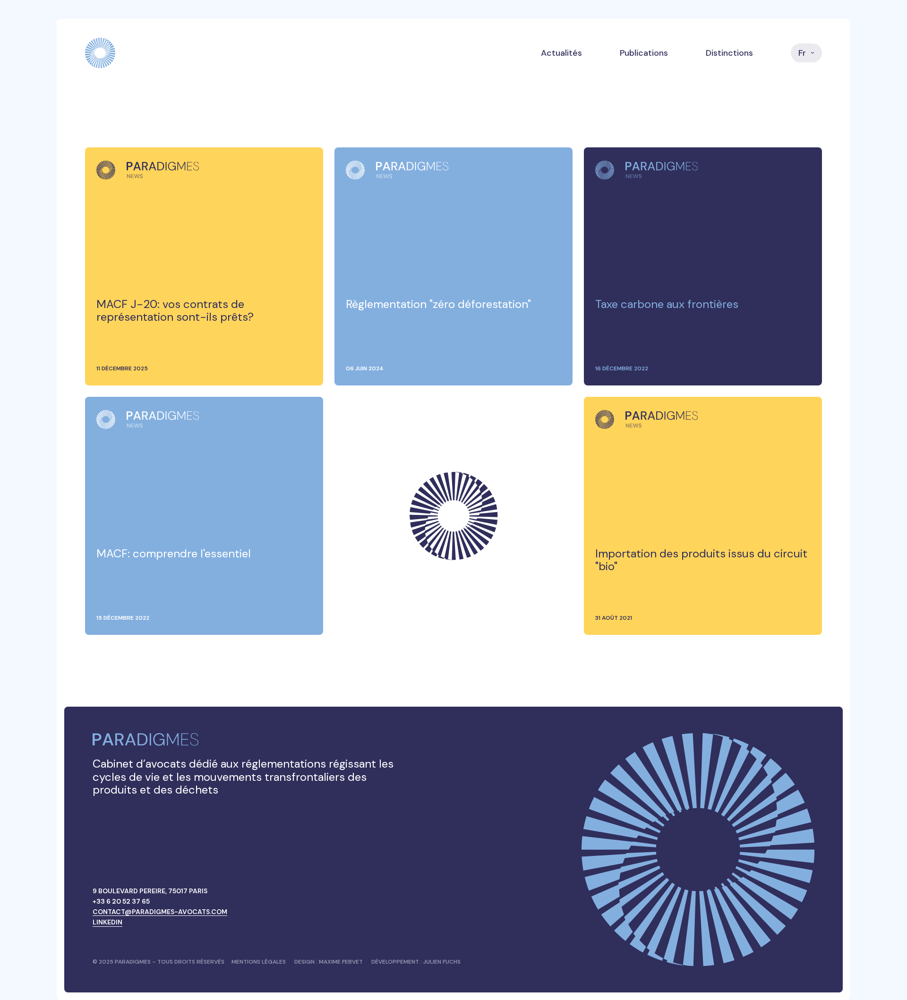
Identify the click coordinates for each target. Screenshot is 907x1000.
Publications (644, 53)
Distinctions (729, 53)
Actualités (561, 53)
